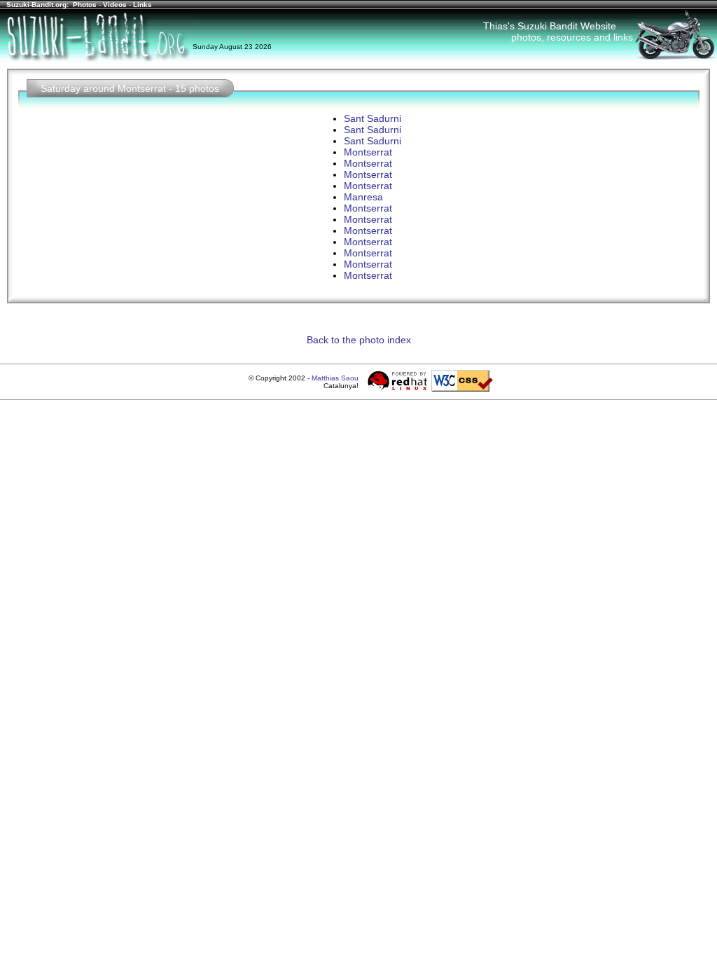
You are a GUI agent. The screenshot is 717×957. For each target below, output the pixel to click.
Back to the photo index (359, 339)
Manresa (363, 196)
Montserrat (368, 152)
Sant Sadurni (372, 118)
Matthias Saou (335, 378)
